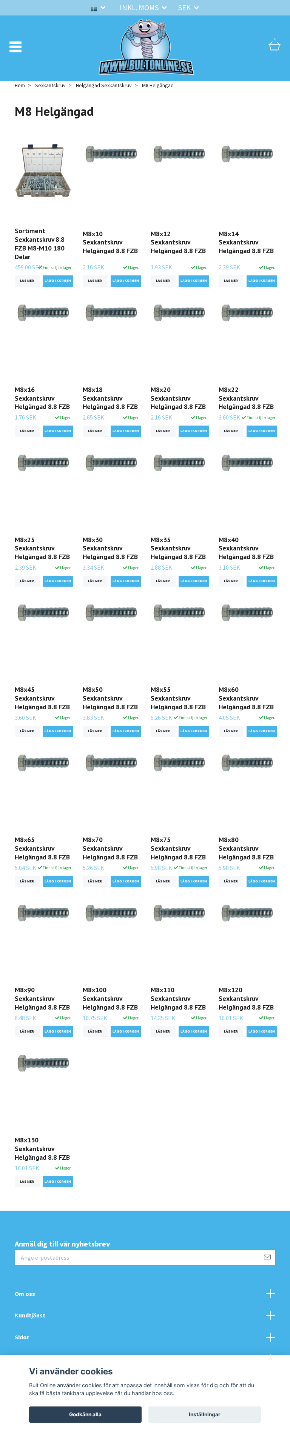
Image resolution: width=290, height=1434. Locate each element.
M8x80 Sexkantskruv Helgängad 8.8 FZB (246, 848)
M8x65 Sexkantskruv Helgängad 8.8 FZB (42, 848)
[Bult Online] (146, 46)
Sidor (22, 1337)
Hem (20, 85)
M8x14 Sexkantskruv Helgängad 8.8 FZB (246, 242)
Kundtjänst (30, 1315)
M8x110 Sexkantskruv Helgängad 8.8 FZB (178, 998)
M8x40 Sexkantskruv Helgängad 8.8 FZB (246, 548)
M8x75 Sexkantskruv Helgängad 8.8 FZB (178, 848)
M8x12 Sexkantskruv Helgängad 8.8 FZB (178, 242)
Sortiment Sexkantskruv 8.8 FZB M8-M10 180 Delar (40, 243)
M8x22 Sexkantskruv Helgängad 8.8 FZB (246, 398)
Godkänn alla (85, 1414)
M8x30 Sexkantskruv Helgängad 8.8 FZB (110, 548)
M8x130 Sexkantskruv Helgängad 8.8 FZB (42, 1149)
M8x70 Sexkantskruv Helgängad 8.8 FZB (110, 848)
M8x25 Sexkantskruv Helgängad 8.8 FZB (42, 548)
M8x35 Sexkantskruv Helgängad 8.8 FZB (178, 548)
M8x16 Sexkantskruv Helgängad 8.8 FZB (42, 398)
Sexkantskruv (50, 85)
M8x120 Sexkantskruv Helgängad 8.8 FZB (246, 998)
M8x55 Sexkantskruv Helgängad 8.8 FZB (178, 698)
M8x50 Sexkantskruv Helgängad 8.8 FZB (110, 698)
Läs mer (27, 280)
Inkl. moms (140, 7)
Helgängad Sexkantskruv (104, 85)
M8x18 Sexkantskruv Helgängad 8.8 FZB (110, 398)
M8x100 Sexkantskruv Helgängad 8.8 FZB (110, 998)
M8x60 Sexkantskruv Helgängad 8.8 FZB (246, 698)
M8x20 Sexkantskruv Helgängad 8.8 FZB (178, 398)
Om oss (25, 1293)
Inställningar (205, 1414)
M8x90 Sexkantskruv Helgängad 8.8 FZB (42, 998)
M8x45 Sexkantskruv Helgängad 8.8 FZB (42, 698)
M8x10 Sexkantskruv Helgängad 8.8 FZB (110, 242)
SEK (185, 7)
